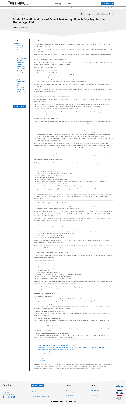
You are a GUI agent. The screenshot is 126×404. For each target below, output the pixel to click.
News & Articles (69, 388)
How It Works (23, 8)
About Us (47, 8)
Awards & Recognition (95, 390)
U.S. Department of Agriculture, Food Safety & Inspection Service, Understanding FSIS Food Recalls (60, 356)
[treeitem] (19, 72)
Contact (92, 392)
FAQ (67, 390)
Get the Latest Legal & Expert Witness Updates (40, 396)
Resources (38, 8)
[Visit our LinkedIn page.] (14, 397)
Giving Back (31, 8)
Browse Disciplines (13, 8)
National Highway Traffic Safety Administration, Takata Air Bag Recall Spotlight (55, 349)
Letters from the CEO (70, 392)
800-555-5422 (6, 392)
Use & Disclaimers (94, 395)
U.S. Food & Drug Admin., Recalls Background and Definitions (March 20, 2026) (55, 345)
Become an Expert (70, 395)
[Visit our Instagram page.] (6, 397)
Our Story (93, 388)
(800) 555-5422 (108, 8)
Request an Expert (107, 3)
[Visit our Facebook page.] (4, 397)
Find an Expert (34, 389)
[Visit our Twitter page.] (11, 397)
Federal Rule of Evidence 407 (43, 354)
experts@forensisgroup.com (9, 394)
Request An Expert (37, 385)
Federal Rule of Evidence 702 (43, 351)
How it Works (33, 391)
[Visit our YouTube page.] (9, 397)
